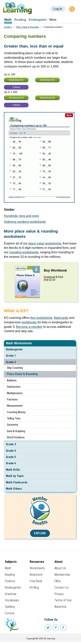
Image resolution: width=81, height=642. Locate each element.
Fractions (12, 399)
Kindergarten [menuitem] (38, 19)
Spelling (10, 607)
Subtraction (13, 386)
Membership (62, 574)
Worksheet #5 (47, 97)
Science (10, 581)
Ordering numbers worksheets (25, 221)
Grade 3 (11, 444)
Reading (10, 574)
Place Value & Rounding (22, 374)
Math (8, 568)
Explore (40, 533)
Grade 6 (11, 463)
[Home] (17, 8)
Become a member (29, 326)
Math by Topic (15, 476)
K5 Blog (34, 587)
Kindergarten (14, 349)
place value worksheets (44, 243)
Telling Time (13, 418)
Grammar (11, 594)
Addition (12, 380)
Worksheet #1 (16, 80)
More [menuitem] (52, 19)
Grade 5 (11, 457)
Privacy (59, 594)
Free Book (36, 581)
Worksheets (37, 568)
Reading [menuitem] (20, 19)
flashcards (61, 317)
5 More (16, 87)
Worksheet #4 (16, 97)
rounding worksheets (23, 252)
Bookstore (36, 574)
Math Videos (14, 488)
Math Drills (13, 469)
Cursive (9, 613)
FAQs (57, 581)
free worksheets (41, 317)
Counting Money (16, 412)
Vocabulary (12, 600)
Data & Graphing (16, 431)
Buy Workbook (55, 270)
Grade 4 (11, 450)
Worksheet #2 (47, 80)
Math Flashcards (16, 482)
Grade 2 (11, 362)
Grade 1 (11, 355)
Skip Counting (15, 368)
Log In (57, 9)
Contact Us (61, 587)
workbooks (29, 322)
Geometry (12, 424)
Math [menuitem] (8, 19)
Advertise (60, 607)
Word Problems (16, 437)
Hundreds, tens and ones (21, 216)
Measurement (15, 405)
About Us (60, 568)
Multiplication (14, 393)
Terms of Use (63, 600)
